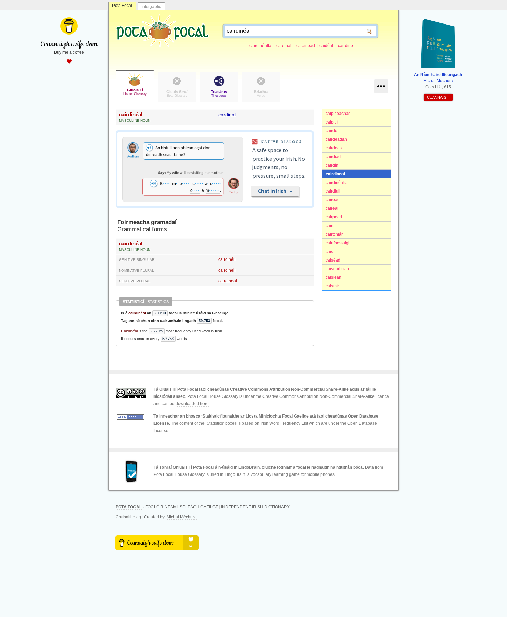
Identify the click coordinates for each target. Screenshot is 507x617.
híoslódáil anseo (169, 396)
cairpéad (334, 217)
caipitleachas (338, 113)
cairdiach (334, 156)
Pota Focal (122, 5)
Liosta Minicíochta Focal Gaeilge (277, 416)
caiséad (333, 260)
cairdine (345, 45)
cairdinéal (335, 174)
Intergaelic (151, 6)
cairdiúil (333, 191)
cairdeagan (336, 139)
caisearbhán (337, 268)
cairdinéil (227, 259)
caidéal (326, 45)
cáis (329, 251)
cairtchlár (334, 234)
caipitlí (332, 122)
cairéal (332, 208)
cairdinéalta (260, 45)
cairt (330, 225)
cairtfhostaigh (338, 243)
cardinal (283, 45)
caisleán (333, 277)
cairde (331, 130)
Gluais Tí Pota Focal (178, 389)
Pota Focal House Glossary (212, 396)
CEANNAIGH (438, 97)
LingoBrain (249, 467)
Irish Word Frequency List (284, 423)
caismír (332, 286)
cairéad (333, 199)
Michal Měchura (182, 517)
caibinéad (305, 45)
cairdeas (334, 148)
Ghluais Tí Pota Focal (193, 467)
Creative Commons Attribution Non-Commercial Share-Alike (289, 389)
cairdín (332, 165)
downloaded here (192, 403)
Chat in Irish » (275, 191)
